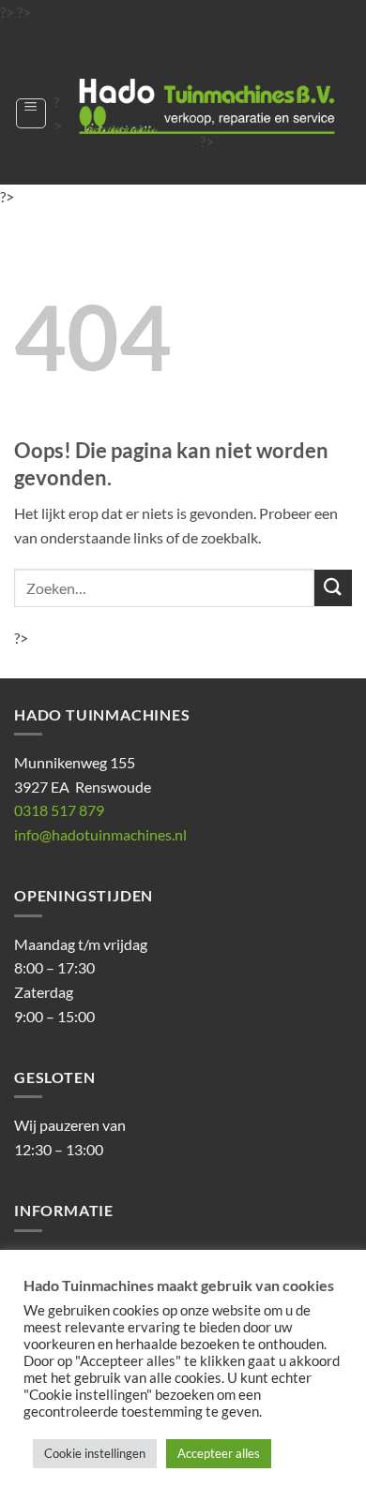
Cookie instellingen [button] (94, 1453)
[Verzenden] (333, 588)
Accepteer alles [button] (218, 1453)
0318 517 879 (59, 810)
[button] (31, 113)
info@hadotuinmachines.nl (100, 834)
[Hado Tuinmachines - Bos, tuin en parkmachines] (207, 106)
